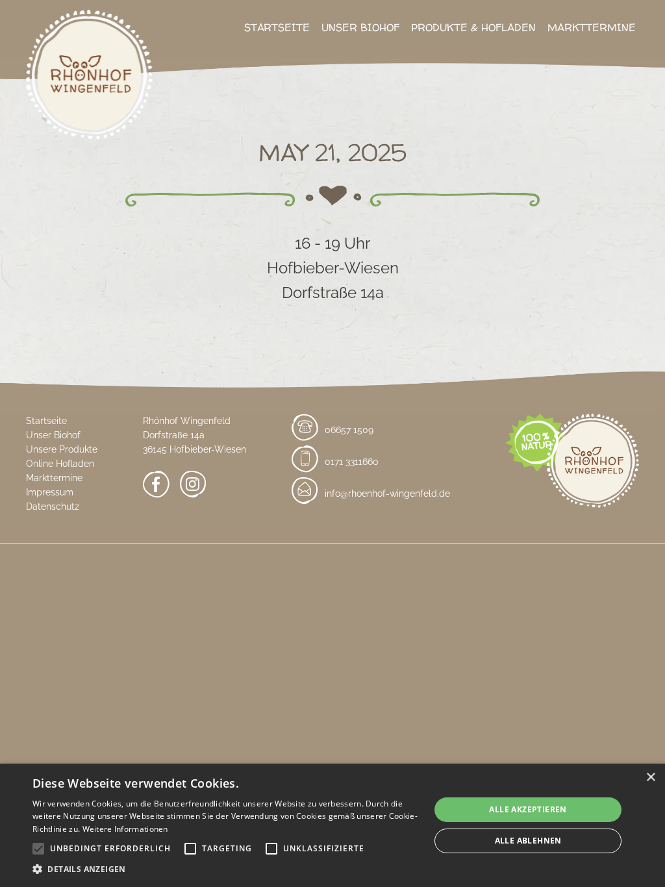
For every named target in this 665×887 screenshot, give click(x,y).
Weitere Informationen (125, 828)
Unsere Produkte (61, 449)
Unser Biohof (360, 27)
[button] (225, 869)
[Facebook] (156, 487)
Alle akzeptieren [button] (527, 809)
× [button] (650, 777)
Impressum (49, 492)
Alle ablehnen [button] (528, 840)
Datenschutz (52, 506)
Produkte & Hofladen (473, 27)
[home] (89, 83)
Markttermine (591, 27)
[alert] (332, 825)
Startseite (277, 27)
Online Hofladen (60, 463)
